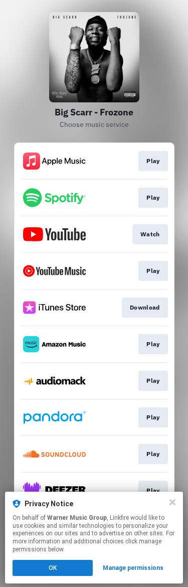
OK (53, 567)
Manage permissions (133, 567)
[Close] (172, 502)
